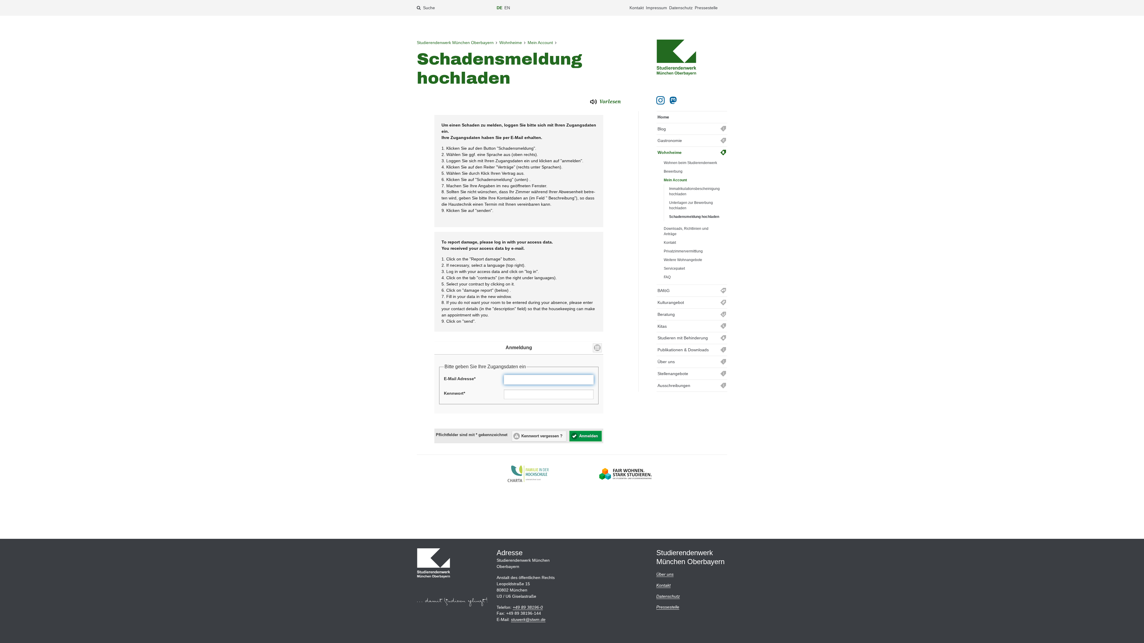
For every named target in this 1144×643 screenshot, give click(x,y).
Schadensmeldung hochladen (694, 217)
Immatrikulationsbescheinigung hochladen (694, 191)
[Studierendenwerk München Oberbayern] (676, 57)
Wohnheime (510, 42)
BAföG (664, 290)
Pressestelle (706, 7)
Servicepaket (674, 268)
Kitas (662, 326)
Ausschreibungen (674, 385)
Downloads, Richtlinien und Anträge (686, 231)
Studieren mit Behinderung (683, 337)
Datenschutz (681, 7)
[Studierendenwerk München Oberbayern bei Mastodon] (674, 100)
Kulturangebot (671, 302)
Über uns (666, 361)
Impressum (656, 7)
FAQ (667, 277)
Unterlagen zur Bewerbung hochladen (691, 205)
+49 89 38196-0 (528, 607)
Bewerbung (673, 171)
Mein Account (540, 42)
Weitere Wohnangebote (683, 260)
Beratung (666, 314)
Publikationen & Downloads (683, 349)
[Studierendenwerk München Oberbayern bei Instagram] (660, 100)
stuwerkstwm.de (528, 619)
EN (507, 7)
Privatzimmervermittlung (683, 251)
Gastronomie (670, 140)
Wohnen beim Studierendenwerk (690, 163)
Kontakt (636, 7)
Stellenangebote (673, 373)
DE (499, 7)
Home (663, 117)
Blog (662, 129)
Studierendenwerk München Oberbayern (455, 42)
